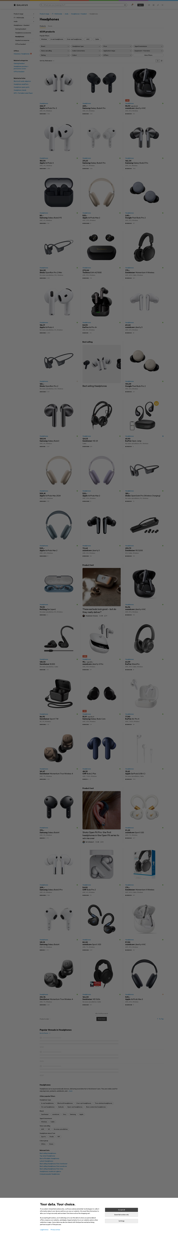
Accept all (121, 1210)
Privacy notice (55, 1230)
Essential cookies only (121, 1215)
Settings (121, 1221)
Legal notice (44, 1230)
